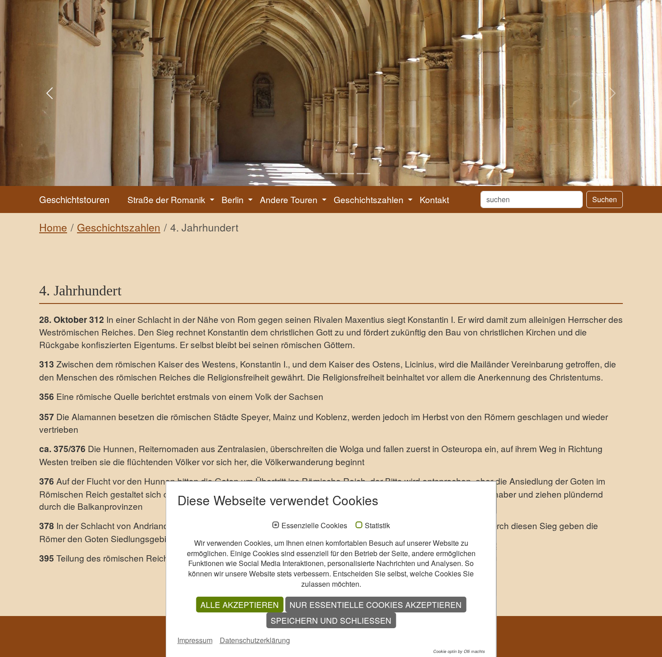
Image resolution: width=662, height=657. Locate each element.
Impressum (195, 640)
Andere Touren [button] (290, 199)
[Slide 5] (363, 173)
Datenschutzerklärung (255, 640)
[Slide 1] (298, 173)
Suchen (604, 199)
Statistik (377, 525)
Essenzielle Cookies (314, 525)
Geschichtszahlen (118, 227)
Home (53, 227)
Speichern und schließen (331, 620)
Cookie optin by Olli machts (459, 651)
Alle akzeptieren (239, 604)
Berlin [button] (234, 199)
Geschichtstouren (74, 199)
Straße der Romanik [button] (167, 199)
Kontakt (434, 199)
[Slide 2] (315, 173)
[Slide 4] (347, 173)
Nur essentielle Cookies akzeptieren (376, 604)
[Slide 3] (331, 173)
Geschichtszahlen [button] (370, 199)
